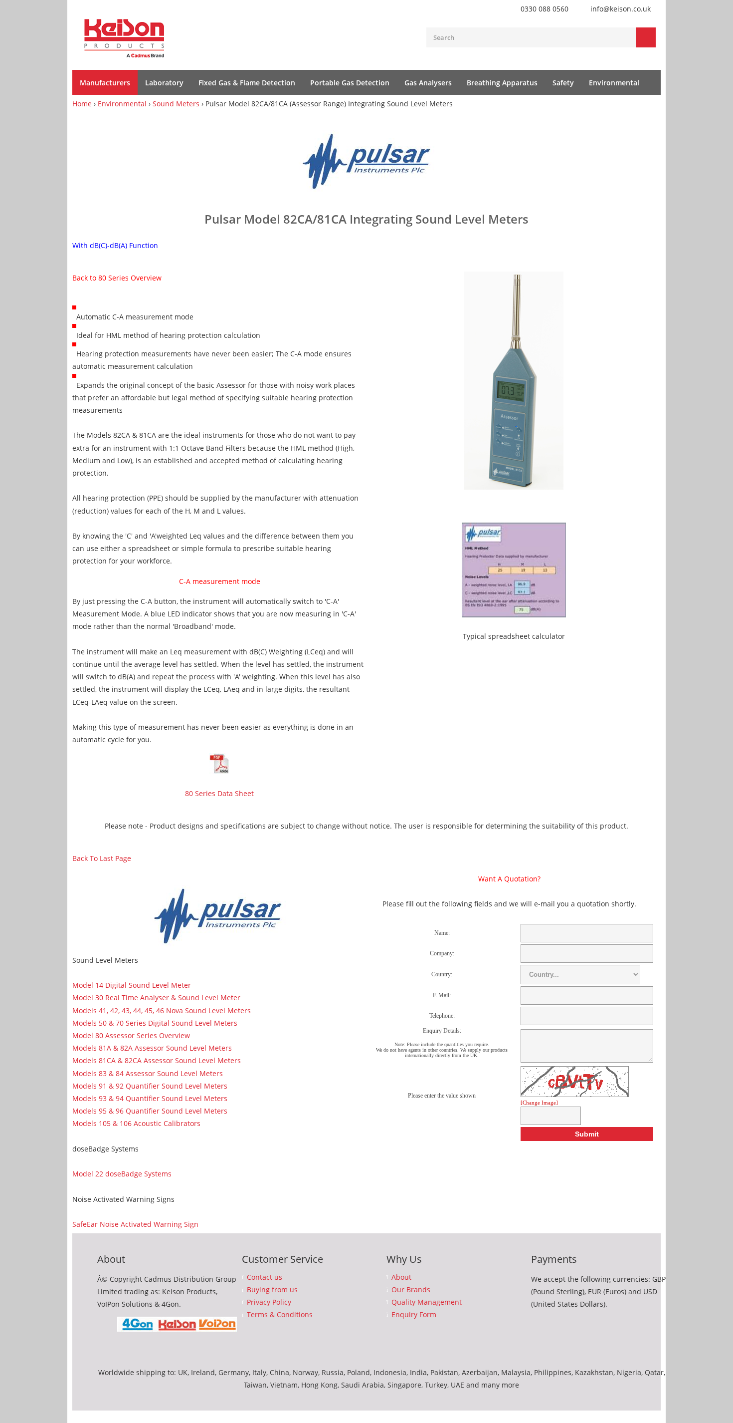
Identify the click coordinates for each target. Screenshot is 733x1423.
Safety (563, 82)
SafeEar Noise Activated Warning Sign (135, 1224)
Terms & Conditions (280, 1314)
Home (82, 103)
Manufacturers (105, 82)
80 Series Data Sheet (219, 793)
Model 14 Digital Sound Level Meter (131, 985)
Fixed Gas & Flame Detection (246, 82)
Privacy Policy (269, 1302)
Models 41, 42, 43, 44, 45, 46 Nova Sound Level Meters (161, 1010)
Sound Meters (176, 103)
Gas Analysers (428, 82)
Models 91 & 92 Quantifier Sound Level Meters (149, 1086)
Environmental (614, 82)
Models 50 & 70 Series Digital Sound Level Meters (154, 1023)
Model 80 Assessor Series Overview (131, 1035)
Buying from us (272, 1289)
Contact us (264, 1277)
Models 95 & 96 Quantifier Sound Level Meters (149, 1111)
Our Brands (410, 1289)
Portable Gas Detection (349, 82)
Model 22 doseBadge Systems (122, 1173)
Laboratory (164, 82)
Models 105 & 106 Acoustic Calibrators (136, 1123)
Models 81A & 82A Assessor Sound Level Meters (152, 1048)
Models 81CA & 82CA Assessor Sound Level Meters (156, 1060)
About (401, 1277)
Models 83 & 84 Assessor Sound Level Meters (147, 1073)
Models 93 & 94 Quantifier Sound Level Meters (149, 1098)
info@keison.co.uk (620, 8)
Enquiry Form (413, 1314)
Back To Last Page (101, 858)
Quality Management (426, 1302)
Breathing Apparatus (502, 82)
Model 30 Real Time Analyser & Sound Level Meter (156, 997)
